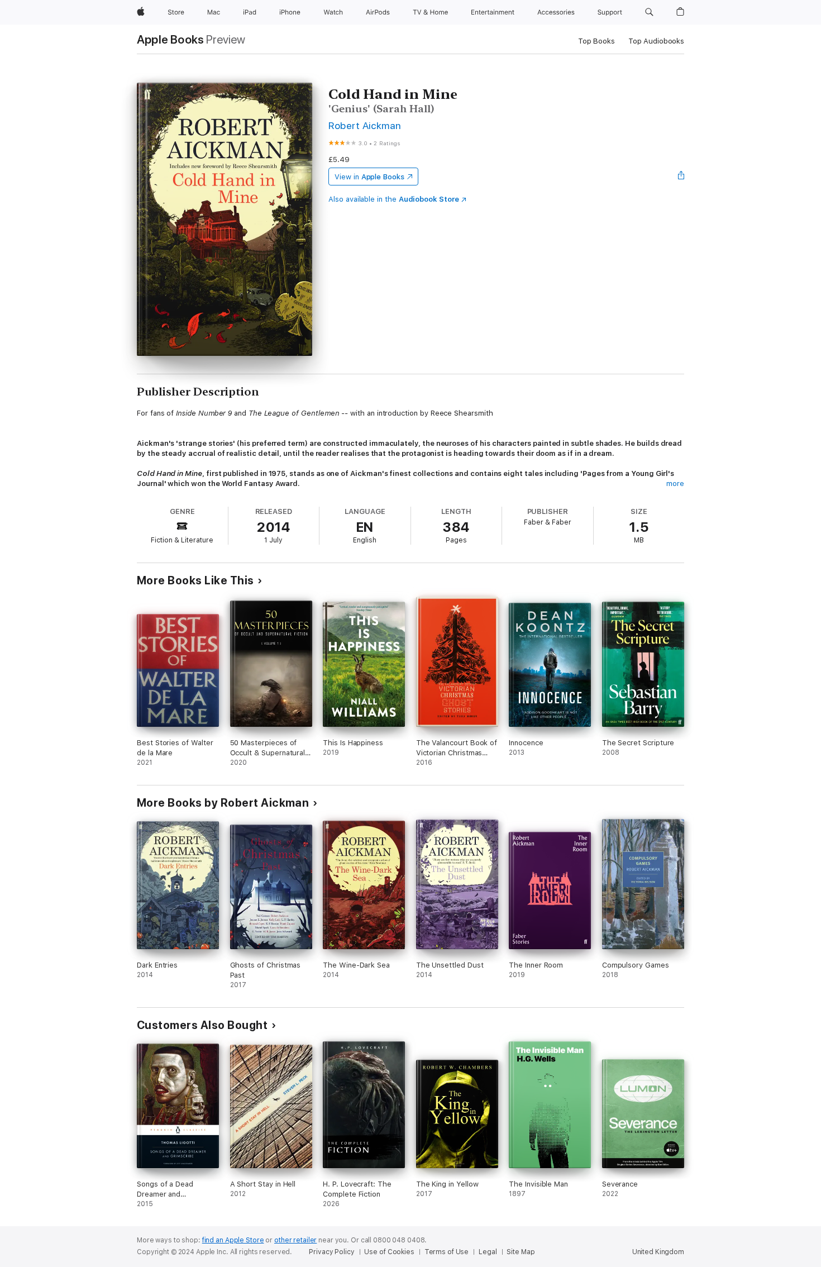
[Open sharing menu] (681, 176)
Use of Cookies (389, 1252)
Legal (488, 1252)
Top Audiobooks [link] (656, 41)
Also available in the (393, 199)
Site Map (520, 1252)
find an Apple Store (233, 1240)
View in (369, 177)
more (675, 483)
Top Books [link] (596, 41)
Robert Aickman (365, 125)
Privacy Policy (331, 1252)
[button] (649, 12)
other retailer (295, 1240)
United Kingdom (658, 1252)
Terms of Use (446, 1252)
